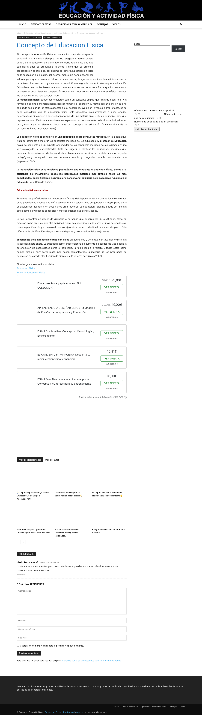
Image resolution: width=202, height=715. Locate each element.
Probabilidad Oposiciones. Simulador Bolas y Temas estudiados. (67, 532)
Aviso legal (49, 712)
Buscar (137, 43)
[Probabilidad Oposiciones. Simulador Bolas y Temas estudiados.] (71, 515)
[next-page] (24, 542)
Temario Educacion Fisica (31, 272)
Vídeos (117, 24)
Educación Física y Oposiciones (37, 33)
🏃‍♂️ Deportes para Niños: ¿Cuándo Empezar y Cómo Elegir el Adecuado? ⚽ (33, 495)
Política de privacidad (65, 712)
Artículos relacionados (30, 460)
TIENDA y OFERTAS (41, 24)
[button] (181, 24)
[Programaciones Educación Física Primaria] (109, 515)
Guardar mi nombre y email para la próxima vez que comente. (52, 645)
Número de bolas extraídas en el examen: (156, 121)
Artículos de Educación (64, 33)
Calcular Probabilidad (146, 129)
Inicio (22, 24)
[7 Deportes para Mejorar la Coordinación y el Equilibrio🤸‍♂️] (71, 478)
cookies (79, 712)
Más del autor (52, 460)
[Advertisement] (67, 429)
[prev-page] (19, 542)
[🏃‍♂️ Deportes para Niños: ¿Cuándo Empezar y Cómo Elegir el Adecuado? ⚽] (34, 478)
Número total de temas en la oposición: (155, 110)
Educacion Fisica (26, 268)
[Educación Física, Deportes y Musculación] (101, 10)
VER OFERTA (112, 287)
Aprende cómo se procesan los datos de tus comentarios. (92, 660)
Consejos (102, 24)
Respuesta (21, 574)
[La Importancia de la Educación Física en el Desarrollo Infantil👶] (109, 478)
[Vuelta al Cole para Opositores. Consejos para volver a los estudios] (34, 515)
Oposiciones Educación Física (74, 24)
